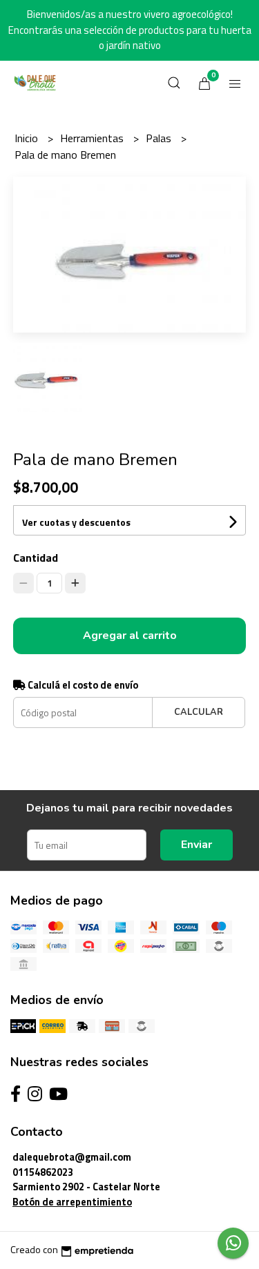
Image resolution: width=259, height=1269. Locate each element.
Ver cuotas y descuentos (76, 522)
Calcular (198, 712)
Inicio (28, 138)
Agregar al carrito (130, 635)
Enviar (196, 844)
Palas (160, 138)
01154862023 (42, 1172)
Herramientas (93, 138)
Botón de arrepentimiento (72, 1202)
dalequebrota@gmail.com (71, 1157)
